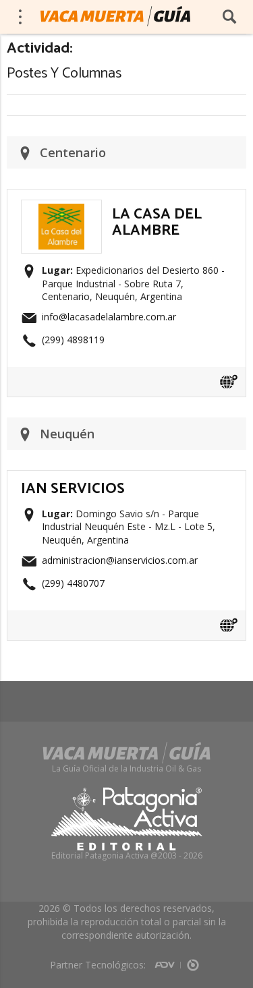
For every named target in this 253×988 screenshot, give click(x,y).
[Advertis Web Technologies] (167, 960)
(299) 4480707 (73, 583)
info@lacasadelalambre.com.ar (109, 316)
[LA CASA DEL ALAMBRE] (61, 208)
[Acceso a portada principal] (115, 16)
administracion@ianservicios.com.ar (120, 560)
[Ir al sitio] (229, 382)
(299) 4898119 (73, 339)
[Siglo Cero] (193, 960)
